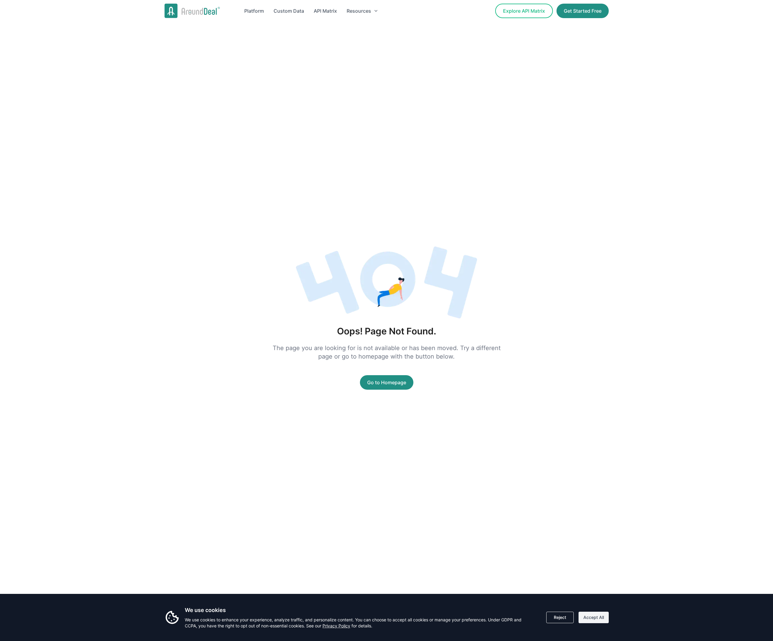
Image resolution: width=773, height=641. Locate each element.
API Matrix (325, 11)
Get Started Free (582, 11)
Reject (560, 617)
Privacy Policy (336, 625)
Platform (254, 11)
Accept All (593, 617)
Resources (359, 11)
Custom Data (289, 11)
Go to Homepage (386, 382)
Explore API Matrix (524, 11)
